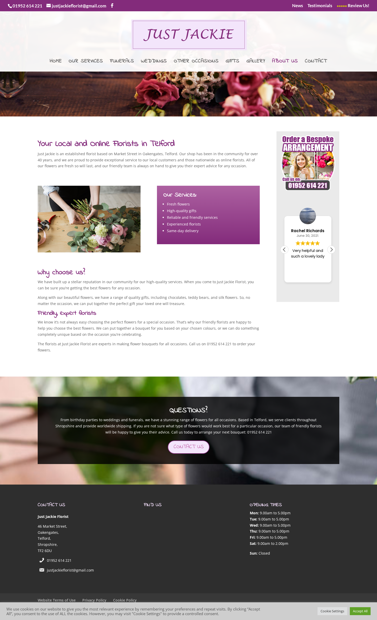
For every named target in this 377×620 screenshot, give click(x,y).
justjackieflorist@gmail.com (70, 570)
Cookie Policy (125, 600)
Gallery (255, 62)
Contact (316, 62)
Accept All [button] (360, 611)
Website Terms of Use (57, 600)
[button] (331, 249)
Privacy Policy (94, 600)
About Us (285, 62)
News (297, 5)
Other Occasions (196, 62)
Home (56, 62)
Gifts (233, 62)
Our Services (86, 62)
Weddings (154, 62)
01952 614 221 (59, 560)
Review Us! (358, 5)
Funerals (122, 62)
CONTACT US (189, 447)
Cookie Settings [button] (332, 611)
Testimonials (319, 5)
